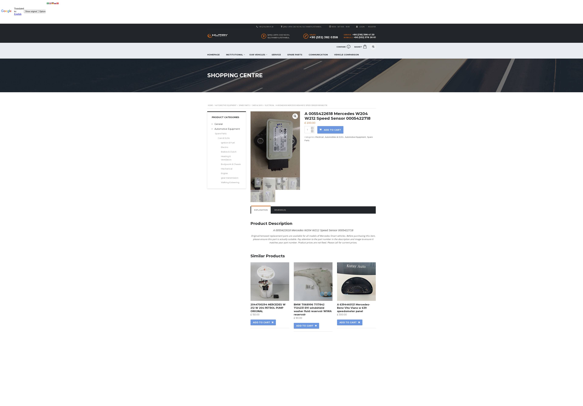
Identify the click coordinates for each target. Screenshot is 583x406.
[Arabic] (48, 3)
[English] (50, 3)
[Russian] (55, 3)
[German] (52, 3)
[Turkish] (57, 3)
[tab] (261, 210)
